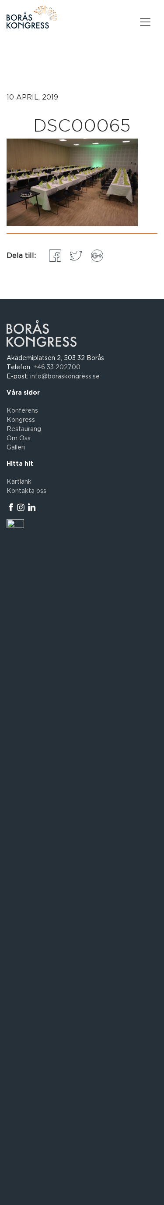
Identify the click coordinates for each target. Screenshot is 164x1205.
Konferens (22, 411)
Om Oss (19, 438)
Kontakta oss (26, 491)
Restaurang (24, 429)
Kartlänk (19, 482)
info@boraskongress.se (65, 377)
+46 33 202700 (56, 367)
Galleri (16, 448)
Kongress (21, 420)
